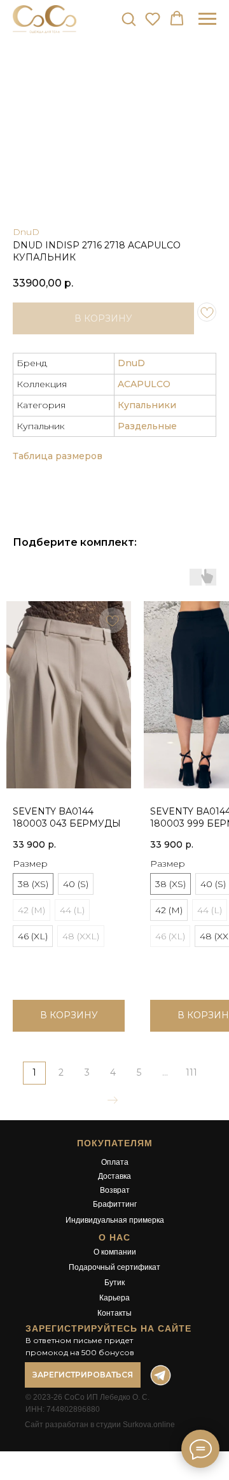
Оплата (114, 1162)
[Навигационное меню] (207, 19)
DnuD (26, 232)
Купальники (147, 405)
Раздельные (147, 426)
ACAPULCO (144, 384)
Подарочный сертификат (114, 1267)
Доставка (114, 1176)
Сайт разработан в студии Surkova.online (100, 1424)
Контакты (114, 1313)
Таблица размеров (57, 456)
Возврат (115, 1190)
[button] (128, 18)
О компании (115, 1252)
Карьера (114, 1297)
